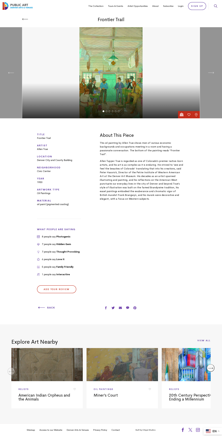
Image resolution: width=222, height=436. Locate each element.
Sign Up (197, 6)
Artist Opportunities (138, 6)
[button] (103, 111)
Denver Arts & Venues (78, 429)
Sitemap (31, 429)
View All (204, 340)
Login (180, 6)
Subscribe (168, 6)
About (155, 6)
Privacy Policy (100, 429)
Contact (115, 429)
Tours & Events (115, 6)
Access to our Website (50, 429)
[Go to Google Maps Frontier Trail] (181, 114)
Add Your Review (56, 289)
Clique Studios (149, 430)
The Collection (95, 6)
